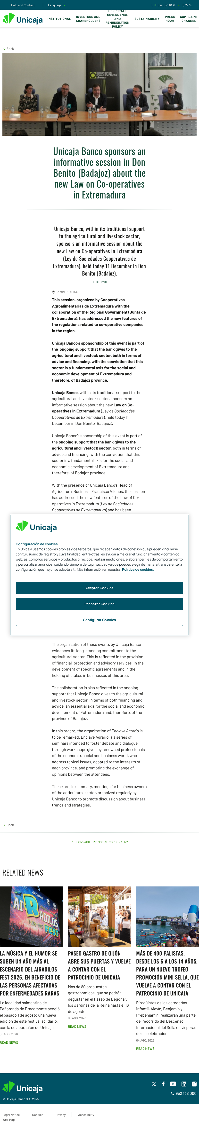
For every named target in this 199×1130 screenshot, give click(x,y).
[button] (8, 49)
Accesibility (86, 1115)
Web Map (8, 1120)
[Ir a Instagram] (194, 1084)
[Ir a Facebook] (163, 1084)
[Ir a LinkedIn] (184, 1084)
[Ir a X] (154, 1084)
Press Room (170, 19)
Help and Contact (23, 5)
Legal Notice (11, 1115)
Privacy (61, 1115)
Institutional (59, 19)
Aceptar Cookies (99, 587)
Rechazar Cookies (99, 603)
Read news (77, 1026)
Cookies (37, 1115)
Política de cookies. (138, 569)
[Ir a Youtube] (173, 1084)
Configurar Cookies (99, 619)
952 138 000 (186, 1093)
